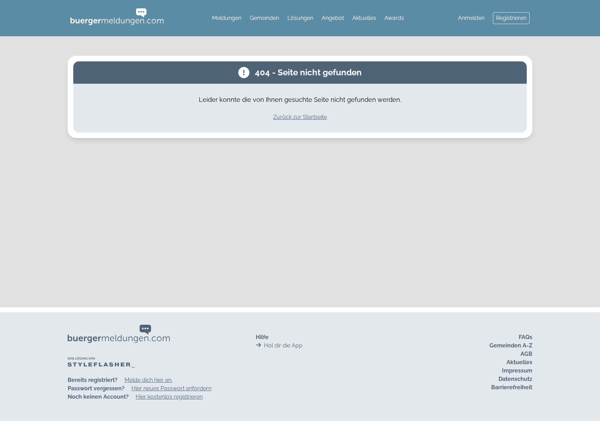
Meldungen (226, 18)
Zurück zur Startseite (300, 117)
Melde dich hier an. (148, 380)
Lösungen (300, 18)
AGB (526, 354)
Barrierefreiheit (511, 387)
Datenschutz (515, 379)
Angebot (333, 18)
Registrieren (511, 18)
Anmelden (471, 18)
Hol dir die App (283, 345)
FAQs (525, 337)
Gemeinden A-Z (510, 345)
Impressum (517, 370)
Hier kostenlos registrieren (169, 396)
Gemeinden (264, 18)
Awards (394, 18)
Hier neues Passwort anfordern (171, 388)
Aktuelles (364, 18)
